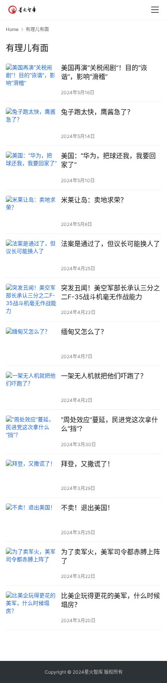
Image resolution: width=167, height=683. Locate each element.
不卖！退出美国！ (87, 508)
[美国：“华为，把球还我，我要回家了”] (31, 168)
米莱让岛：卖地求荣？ (94, 200)
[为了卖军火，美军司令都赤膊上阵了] (31, 564)
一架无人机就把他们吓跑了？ (104, 376)
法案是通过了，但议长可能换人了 (110, 244)
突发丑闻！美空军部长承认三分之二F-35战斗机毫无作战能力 (110, 292)
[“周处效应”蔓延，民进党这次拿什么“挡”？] (31, 432)
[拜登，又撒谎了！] (31, 476)
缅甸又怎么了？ (84, 332)
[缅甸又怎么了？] (31, 344)
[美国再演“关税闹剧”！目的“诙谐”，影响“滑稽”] (31, 80)
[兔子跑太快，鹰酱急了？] (31, 124)
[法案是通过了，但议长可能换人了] (31, 256)
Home (12, 29)
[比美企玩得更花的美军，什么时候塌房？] (31, 608)
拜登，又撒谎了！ (87, 464)
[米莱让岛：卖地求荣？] (31, 212)
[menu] (155, 10)
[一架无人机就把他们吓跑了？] (31, 388)
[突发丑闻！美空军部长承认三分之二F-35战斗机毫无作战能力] (31, 300)
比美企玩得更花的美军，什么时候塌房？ (110, 600)
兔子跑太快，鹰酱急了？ (97, 112)
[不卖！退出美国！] (31, 520)
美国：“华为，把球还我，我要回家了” (108, 160)
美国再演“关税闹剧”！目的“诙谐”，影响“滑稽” (104, 72)
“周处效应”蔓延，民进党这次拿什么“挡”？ (109, 424)
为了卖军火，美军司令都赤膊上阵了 (110, 556)
